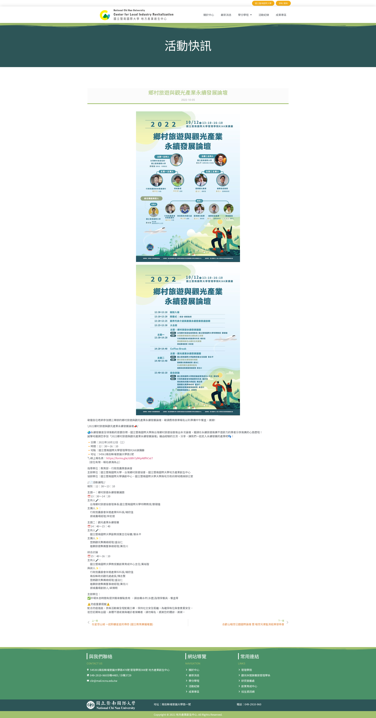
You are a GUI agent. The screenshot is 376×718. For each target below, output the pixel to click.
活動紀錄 (263, 15)
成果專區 (281, 15)
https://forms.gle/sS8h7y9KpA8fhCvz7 (129, 458)
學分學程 (243, 15)
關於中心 (208, 15)
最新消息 (226, 15)
